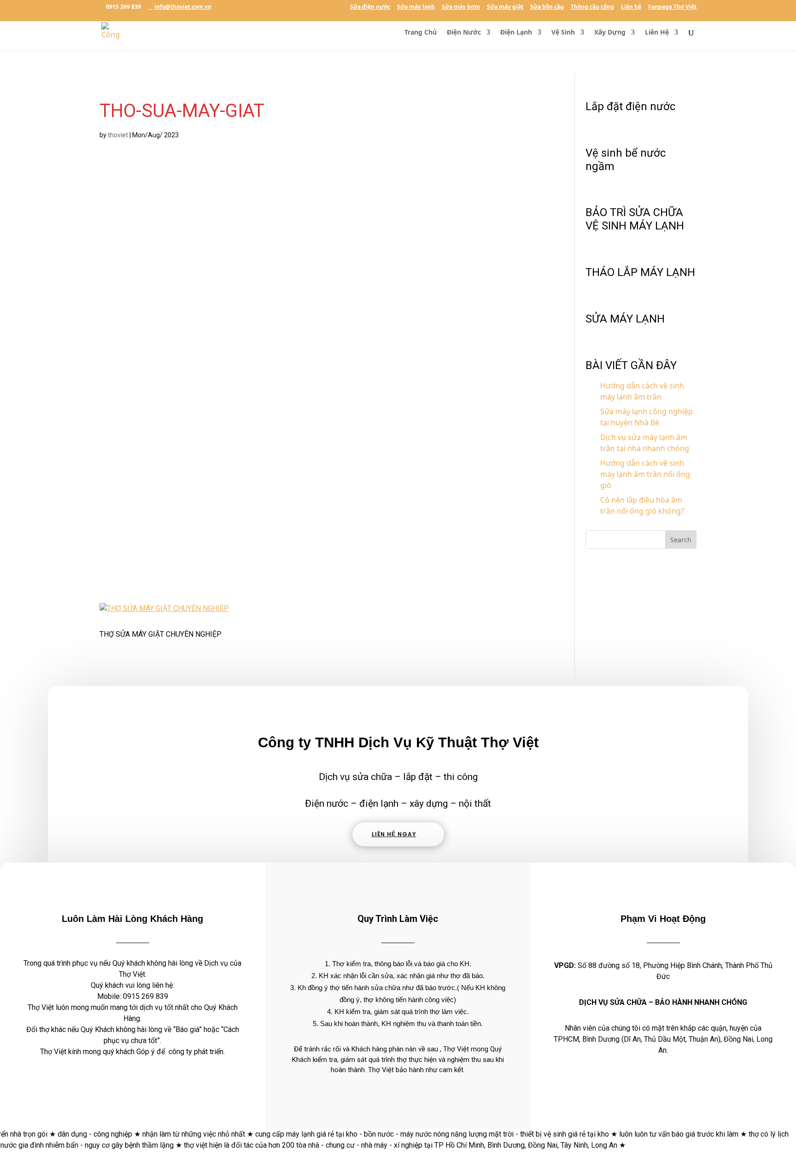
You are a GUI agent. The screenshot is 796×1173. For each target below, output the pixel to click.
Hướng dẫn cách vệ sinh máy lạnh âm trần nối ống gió (645, 474)
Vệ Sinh (563, 32)
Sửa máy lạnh (416, 7)
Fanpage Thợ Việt (672, 7)
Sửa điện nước (370, 7)
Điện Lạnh (516, 32)
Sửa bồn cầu (547, 7)
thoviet (118, 135)
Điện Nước (464, 32)
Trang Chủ (420, 32)
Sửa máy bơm (461, 7)
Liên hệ (631, 7)
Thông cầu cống (592, 7)
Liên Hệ (657, 32)
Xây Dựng (610, 32)
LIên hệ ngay (394, 834)
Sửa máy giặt (505, 7)
